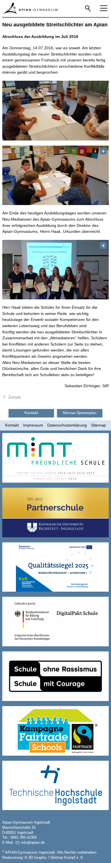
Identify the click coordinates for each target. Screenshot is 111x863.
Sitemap (98, 425)
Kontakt (12, 425)
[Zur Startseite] (29, 8)
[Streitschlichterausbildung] (55, 175)
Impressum (33, 425)
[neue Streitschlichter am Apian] (55, 270)
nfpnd (32, 843)
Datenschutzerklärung (67, 425)
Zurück (14, 397)
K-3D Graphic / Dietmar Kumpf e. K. (54, 858)
